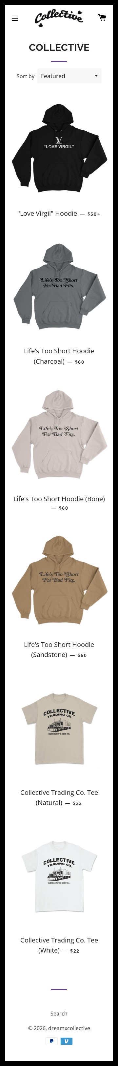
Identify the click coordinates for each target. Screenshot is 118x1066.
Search (59, 1013)
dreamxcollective (69, 1028)
